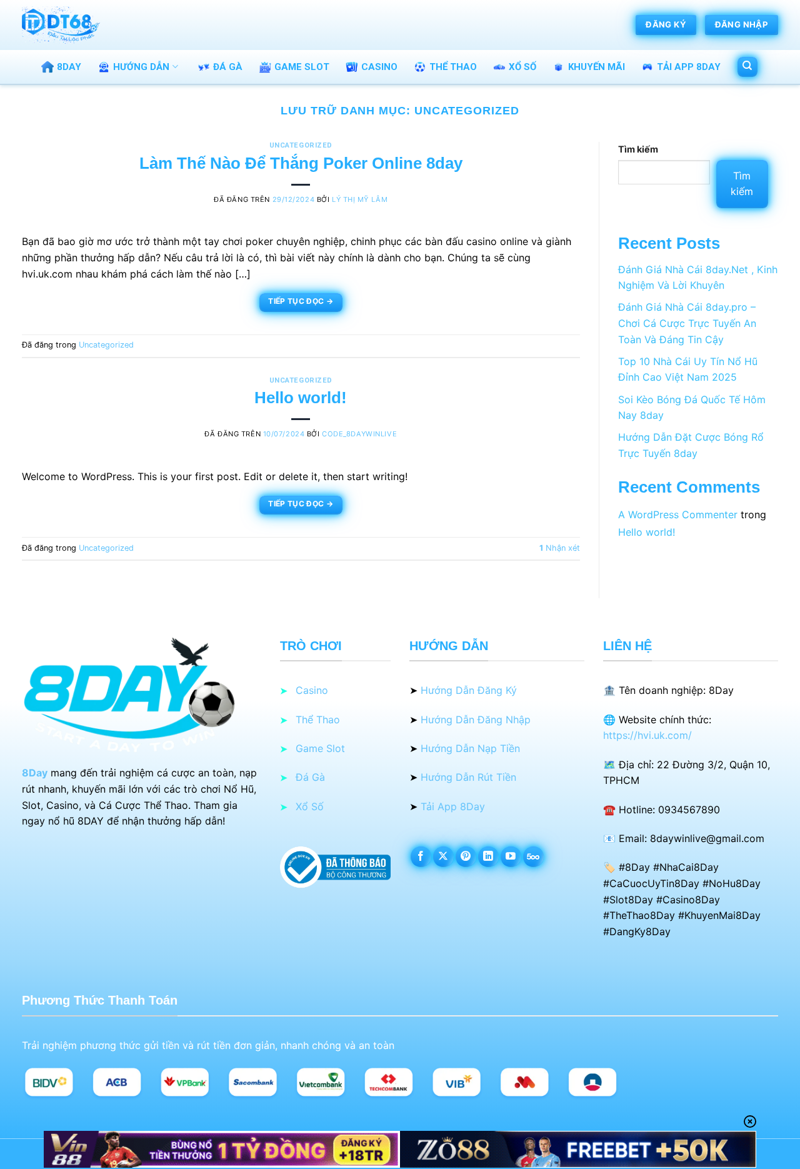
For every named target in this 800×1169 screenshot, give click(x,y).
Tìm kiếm (638, 149)
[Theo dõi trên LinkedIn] (488, 856)
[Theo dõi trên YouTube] (511, 856)
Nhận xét (559, 548)
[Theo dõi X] (443, 856)
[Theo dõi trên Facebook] (421, 856)
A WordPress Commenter (678, 514)
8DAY (69, 67)
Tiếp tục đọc (300, 301)
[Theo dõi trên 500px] (533, 856)
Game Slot (301, 67)
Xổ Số (522, 67)
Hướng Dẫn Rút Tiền (468, 777)
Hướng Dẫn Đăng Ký (469, 690)
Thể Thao (453, 67)
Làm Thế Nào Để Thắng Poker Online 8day (300, 163)
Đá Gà (227, 67)
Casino (379, 67)
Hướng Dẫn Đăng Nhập (476, 719)
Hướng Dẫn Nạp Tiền (470, 748)
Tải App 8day (689, 67)
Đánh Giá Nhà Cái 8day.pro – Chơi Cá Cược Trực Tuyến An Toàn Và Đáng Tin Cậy (687, 323)
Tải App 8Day (453, 806)
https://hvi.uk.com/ (647, 735)
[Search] (748, 67)
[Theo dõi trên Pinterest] (466, 856)
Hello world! (300, 397)
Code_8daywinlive (359, 433)
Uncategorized (300, 145)
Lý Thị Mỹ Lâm (360, 199)
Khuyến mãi (596, 67)
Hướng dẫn (141, 67)
